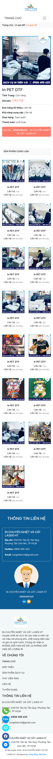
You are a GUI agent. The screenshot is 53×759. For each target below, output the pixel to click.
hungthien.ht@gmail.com (25, 554)
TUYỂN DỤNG (9, 689)
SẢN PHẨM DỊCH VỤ (13, 672)
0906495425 (20, 130)
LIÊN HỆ (6, 684)
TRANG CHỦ (12, 18)
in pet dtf (20, 25)
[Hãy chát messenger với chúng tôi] (4, 745)
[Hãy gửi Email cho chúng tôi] (4, 728)
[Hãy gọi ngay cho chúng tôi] (4, 711)
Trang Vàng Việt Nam (37, 754)
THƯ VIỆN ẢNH (10, 678)
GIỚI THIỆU (8, 667)
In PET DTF (13, 187)
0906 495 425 (22, 549)
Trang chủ (7, 25)
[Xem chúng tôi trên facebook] (4, 736)
